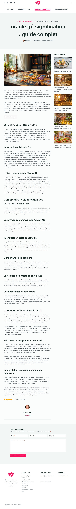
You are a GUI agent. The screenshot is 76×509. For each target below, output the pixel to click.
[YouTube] (14, 2)
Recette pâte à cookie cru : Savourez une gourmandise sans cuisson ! (63, 89)
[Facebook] (4, 2)
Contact (24, 487)
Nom (13, 435)
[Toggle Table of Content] (14, 117)
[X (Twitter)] (7, 2)
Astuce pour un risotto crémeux (63, 71)
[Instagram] (11, 2)
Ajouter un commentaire (18, 441)
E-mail (32, 435)
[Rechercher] (71, 2)
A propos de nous (63, 476)
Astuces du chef (24, 9)
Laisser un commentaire (18, 455)
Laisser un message (45, 481)
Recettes (10, 9)
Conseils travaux (61, 9)
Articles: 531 (27, 415)
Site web (51, 435)
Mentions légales (26, 476)
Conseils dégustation (42, 9)
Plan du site (25, 485)
